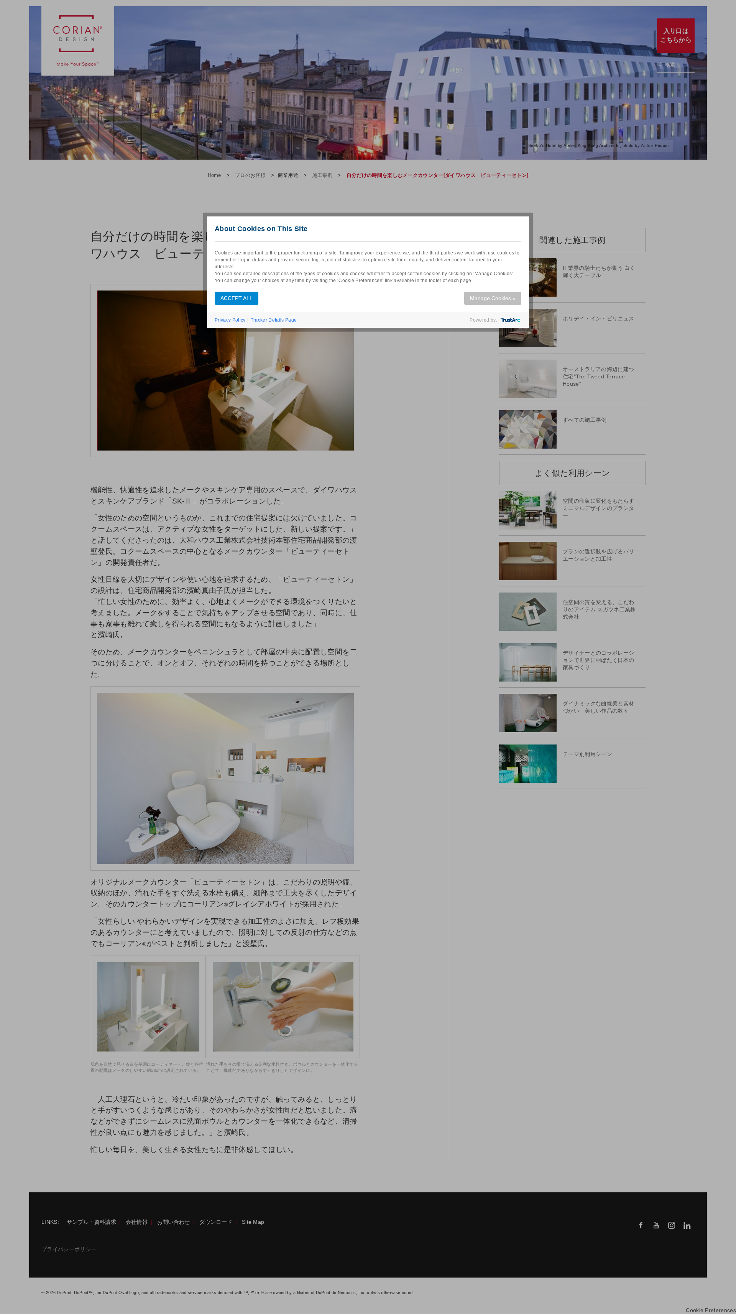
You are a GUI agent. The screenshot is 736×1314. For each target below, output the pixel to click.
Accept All (236, 298)
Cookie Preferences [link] (711, 1310)
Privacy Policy (230, 320)
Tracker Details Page (274, 320)
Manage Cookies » (493, 298)
